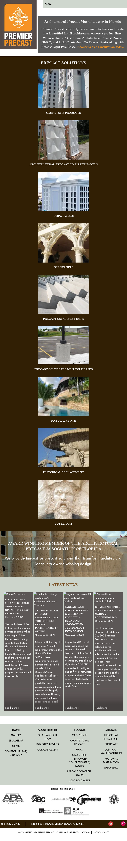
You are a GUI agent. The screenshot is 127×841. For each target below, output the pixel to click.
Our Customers (47, 749)
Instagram (123, 823)
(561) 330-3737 (11, 823)
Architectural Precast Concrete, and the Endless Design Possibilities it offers (47, 621)
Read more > (12, 707)
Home (16, 729)
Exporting (111, 767)
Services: (111, 729)
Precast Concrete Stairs (79, 773)
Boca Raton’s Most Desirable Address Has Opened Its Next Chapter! (17, 606)
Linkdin (117, 823)
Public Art (111, 744)
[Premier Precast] (18, 48)
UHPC (79, 749)
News (16, 745)
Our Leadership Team (48, 737)
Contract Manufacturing (111, 751)
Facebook (104, 823)
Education (16, 740)
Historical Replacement (111, 737)
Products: (79, 729)
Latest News (63, 585)
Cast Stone (79, 735)
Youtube (110, 823)
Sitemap (86, 832)
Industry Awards (47, 744)
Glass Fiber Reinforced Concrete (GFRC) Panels (79, 760)
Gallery (16, 735)
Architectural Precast (79, 742)
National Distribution (111, 760)
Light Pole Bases (79, 780)
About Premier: (47, 729)
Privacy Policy (101, 832)
